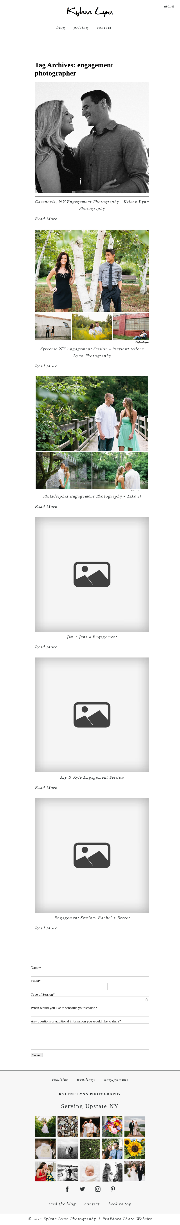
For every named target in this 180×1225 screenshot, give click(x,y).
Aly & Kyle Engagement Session (92, 777)
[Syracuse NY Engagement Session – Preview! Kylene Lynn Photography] (92, 286)
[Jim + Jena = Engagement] (92, 574)
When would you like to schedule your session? (64, 1008)
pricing (81, 27)
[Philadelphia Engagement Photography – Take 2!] (92, 433)
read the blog (62, 1204)
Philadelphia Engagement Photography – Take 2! (92, 496)
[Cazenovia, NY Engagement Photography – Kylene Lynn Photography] (92, 139)
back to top (119, 1204)
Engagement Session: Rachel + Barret (92, 918)
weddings (86, 1079)
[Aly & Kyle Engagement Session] (92, 714)
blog (60, 27)
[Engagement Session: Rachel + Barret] (92, 855)
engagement (116, 1079)
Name (35, 968)
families (60, 1079)
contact (104, 27)
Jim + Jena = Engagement (92, 637)
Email (35, 981)
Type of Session (42, 994)
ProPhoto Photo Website (127, 1219)
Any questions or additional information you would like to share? (76, 1021)
